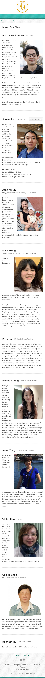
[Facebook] (21, 660)
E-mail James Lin (35, 119)
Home (3, 21)
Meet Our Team (12, 21)
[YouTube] (24, 660)
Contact (26, 656)
